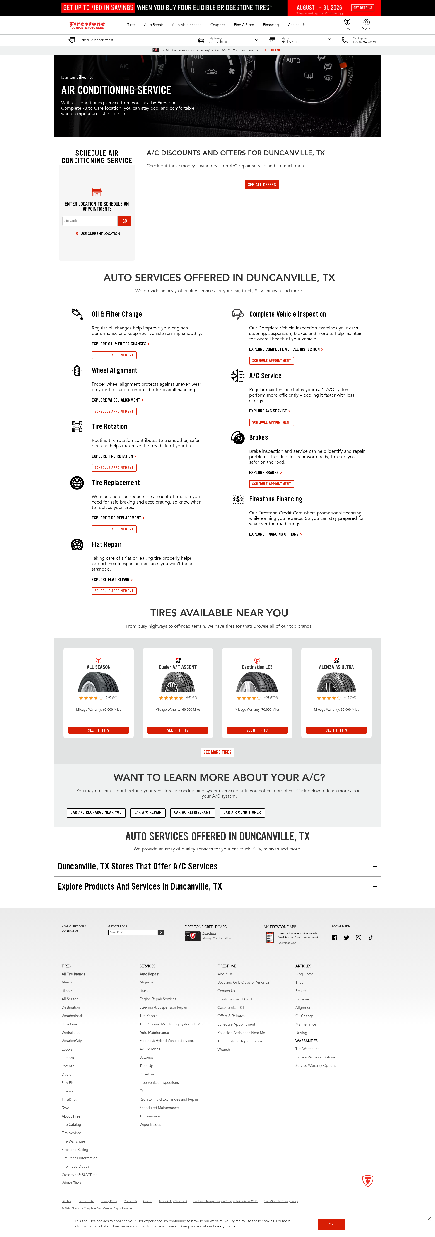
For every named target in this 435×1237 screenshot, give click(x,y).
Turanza (68, 1058)
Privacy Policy (109, 1201)
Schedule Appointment (236, 1024)
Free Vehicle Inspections (159, 1083)
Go (124, 221)
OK (331, 1224)
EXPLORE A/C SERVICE (268, 411)
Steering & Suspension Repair (163, 1007)
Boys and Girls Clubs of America (243, 983)
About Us (225, 974)
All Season (70, 999)
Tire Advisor (71, 1133)
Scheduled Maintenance (159, 1108)
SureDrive (69, 1100)
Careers (147, 1201)
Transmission (150, 1116)
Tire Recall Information (79, 1158)
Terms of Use (86, 1201)
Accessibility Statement (173, 1201)
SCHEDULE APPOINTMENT (114, 355)
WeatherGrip (72, 1041)
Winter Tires (71, 1183)
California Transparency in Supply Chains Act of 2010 (225, 1201)
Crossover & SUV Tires (79, 1175)
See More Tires (217, 752)
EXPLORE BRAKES (264, 472)
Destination (71, 1007)
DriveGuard (71, 1024)
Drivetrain (147, 1074)
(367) (353, 697)
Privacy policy (224, 1226)
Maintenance (305, 1024)
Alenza (67, 982)
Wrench (224, 1050)
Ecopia (67, 1049)
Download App (287, 943)
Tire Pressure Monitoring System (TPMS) (171, 1024)
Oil (142, 1091)
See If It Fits (98, 730)
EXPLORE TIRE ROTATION (112, 456)
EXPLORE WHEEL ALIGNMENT (116, 400)
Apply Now (209, 933)
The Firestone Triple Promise (240, 1041)
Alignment (148, 982)
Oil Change (304, 1016)
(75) (194, 697)
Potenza (68, 1066)
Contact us (70, 931)
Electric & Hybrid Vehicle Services (167, 1041)
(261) (115, 697)
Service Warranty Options (315, 1066)
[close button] (429, 1219)
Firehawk (69, 1091)
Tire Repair (148, 1016)
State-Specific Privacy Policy (281, 1201)
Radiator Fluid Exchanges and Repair (169, 1099)
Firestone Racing (75, 1150)
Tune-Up (146, 1066)
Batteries (147, 1058)
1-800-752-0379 (364, 42)
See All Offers (262, 185)
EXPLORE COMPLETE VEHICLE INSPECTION (284, 349)
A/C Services (150, 1049)
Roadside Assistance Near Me (241, 1033)
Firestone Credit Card (235, 999)
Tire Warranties (73, 1141)
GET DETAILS (274, 50)
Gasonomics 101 (231, 1008)
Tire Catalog (71, 1125)
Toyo (65, 1108)
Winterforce (71, 1033)
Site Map (67, 1201)
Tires (299, 983)
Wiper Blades (150, 1125)
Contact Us (226, 991)
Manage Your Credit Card (218, 938)
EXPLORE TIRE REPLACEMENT (116, 518)
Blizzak (67, 991)
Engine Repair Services (158, 999)
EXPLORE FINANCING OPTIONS (274, 534)
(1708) (274, 697)
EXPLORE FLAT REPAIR (110, 579)
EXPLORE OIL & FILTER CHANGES (119, 344)
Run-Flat (68, 1083)
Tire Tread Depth (75, 1167)
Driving (301, 1033)
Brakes (145, 991)
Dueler (67, 1075)
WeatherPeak (72, 1016)
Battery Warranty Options (315, 1057)
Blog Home (304, 974)
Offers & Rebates (231, 1016)
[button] (131, 25)
